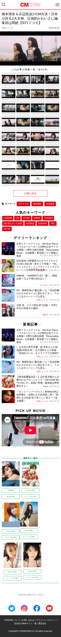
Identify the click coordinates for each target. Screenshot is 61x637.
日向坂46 (42, 223)
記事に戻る (30, 193)
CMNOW (8, 218)
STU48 (26, 218)
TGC (53, 223)
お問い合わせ (28, 620)
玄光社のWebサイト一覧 (25, 623)
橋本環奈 (37, 204)
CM (17, 218)
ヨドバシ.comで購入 (30, 496)
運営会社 (42, 623)
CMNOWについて (12, 620)
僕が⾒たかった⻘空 (13, 223)
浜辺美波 (50, 204)
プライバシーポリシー (46, 620)
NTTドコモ (23, 204)
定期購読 (11, 490)
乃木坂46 (48, 218)
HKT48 (7, 229)
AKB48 (37, 218)
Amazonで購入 (10, 496)
